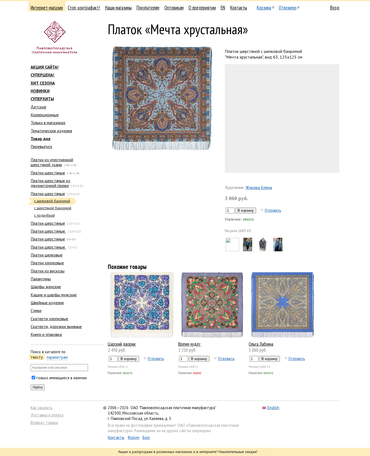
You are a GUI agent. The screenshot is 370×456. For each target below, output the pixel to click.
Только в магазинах (48, 122)
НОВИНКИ (40, 91)
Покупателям (148, 7)
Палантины (41, 278)
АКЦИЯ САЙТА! (45, 67)
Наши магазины (118, 7)
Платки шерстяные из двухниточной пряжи (50, 183)
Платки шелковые (47, 255)
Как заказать (42, 407)
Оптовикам (174, 7)
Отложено (288, 7)
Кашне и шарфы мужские (54, 294)
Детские (38, 107)
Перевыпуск (41, 146)
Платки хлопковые (47, 262)
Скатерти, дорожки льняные (56, 326)
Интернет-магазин (47, 7)
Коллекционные (45, 114)
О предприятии (202, 7)
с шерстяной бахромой (52, 208)
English (273, 407)
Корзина (264, 7)
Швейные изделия (47, 302)
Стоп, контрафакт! (84, 7)
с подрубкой (44, 215)
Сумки (36, 310)
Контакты (238, 7)
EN (223, 7)
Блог (146, 437)
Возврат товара (44, 422)
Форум (133, 437)
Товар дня (40, 138)
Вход (334, 7)
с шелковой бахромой (52, 201)
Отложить (273, 210)
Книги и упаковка (46, 334)
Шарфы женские (46, 286)
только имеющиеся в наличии (61, 377)
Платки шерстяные (48, 172)
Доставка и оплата (47, 415)
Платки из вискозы (47, 271)
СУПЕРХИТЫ (42, 98)
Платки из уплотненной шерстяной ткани (52, 162)
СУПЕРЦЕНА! (42, 75)
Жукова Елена (259, 187)
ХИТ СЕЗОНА (43, 83)
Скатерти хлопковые (49, 318)
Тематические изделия (51, 130)
